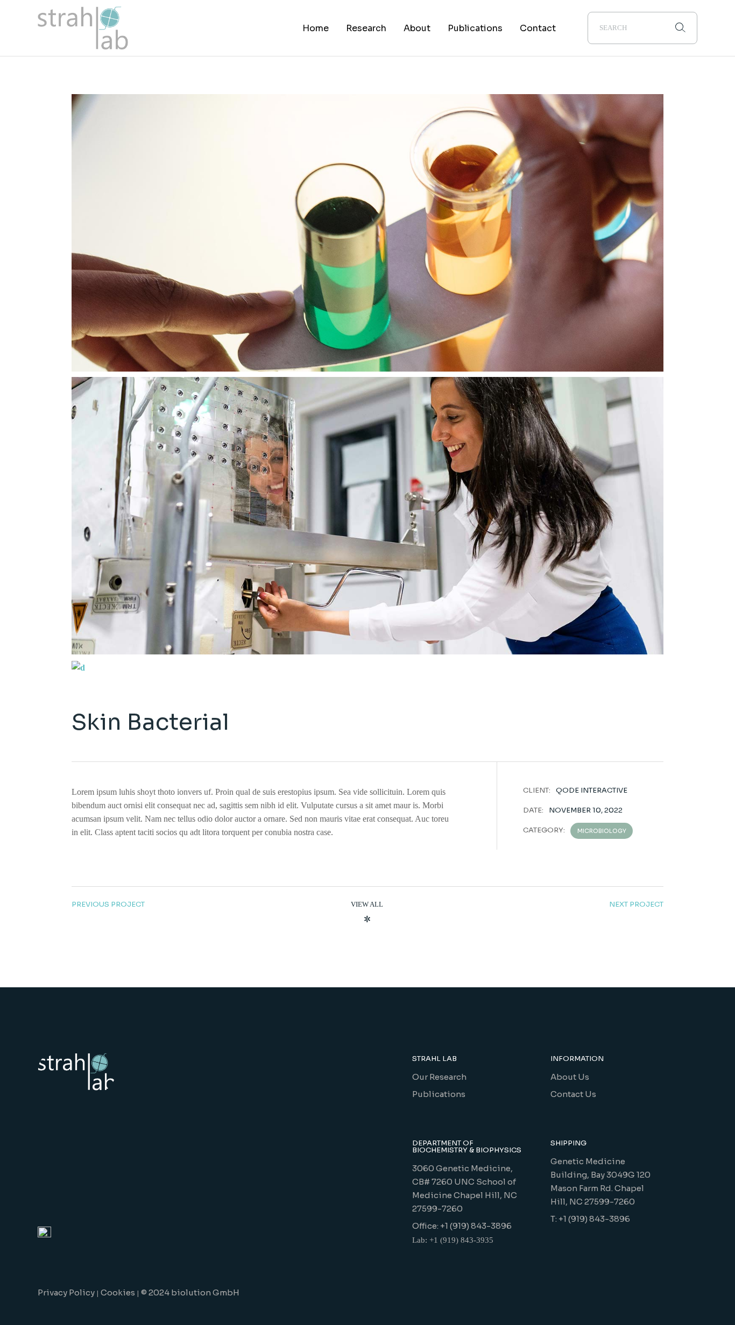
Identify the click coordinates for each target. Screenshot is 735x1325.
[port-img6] (367, 515)
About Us (569, 1077)
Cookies (118, 1292)
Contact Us (573, 1094)
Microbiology (601, 831)
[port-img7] (367, 233)
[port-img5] (367, 667)
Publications (438, 1094)
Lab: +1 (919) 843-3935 (452, 1240)
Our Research (439, 1077)
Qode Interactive (591, 790)
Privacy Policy (66, 1292)
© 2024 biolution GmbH (190, 1292)
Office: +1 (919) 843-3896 (462, 1226)
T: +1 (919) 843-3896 (590, 1219)
